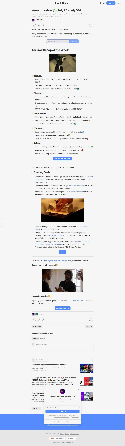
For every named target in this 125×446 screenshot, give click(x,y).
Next (88, 326)
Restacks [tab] (42, 338)
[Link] (29, 50)
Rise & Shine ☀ (39, 19)
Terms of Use (70, 415)
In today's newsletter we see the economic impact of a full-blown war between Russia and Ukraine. (54, 367)
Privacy (62, 434)
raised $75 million (76, 192)
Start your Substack (58, 438)
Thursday (39, 128)
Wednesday (40, 113)
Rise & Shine (78, 300)
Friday (37, 143)
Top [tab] (34, 360)
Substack (54, 442)
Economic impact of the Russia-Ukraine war (49, 365)
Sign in (120, 3)
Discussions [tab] (44, 360)
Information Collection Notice (62, 417)
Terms (67, 434)
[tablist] (39, 338)
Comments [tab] (36, 338)
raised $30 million (76, 185)
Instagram (49, 261)
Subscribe (111, 3)
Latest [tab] (38, 360)
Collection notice (74, 434)
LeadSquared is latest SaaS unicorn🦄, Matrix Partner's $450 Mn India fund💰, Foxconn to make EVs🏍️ (54, 379)
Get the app (70, 438)
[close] (78, 389)
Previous (38, 326)
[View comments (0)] (39, 25)
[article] (62, 369)
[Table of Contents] (2, 223)
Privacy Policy (75, 417)
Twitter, (57, 261)
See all (35, 408)
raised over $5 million (55, 235)
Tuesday (38, 93)
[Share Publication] (104, 3)
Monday (38, 75)
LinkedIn (64, 261)
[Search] (100, 3)
